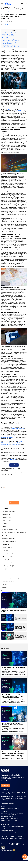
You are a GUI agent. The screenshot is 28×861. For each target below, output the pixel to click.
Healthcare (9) (6, 550)
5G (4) (4, 526)
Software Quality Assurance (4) (10, 578)
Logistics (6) (5, 560)
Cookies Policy (13, 838)
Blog (15, 7)
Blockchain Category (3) (8, 538)
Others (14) (5, 587)
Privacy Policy (4, 838)
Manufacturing (15, 444)
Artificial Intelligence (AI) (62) (10, 529)
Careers (20, 836)
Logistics (21, 441)
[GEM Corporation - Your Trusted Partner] (8, 3)
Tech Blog (12, 836)
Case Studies (4, 836)
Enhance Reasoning (8, 43)
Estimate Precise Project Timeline (11, 39)
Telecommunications (6, 442)
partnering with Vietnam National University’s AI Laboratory (12, 436)
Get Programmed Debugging (10, 42)
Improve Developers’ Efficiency (11, 40)
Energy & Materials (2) (8, 547)
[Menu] (2, 3)
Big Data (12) (5, 535)
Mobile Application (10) (8, 566)
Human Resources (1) (7, 517)
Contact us (13, 459)
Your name (4, 480)
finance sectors (18, 110)
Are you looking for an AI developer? (11, 46)
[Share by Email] (12, 24)
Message (3, 495)
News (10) (4, 569)
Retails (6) (5, 572)
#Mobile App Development (8, 12)
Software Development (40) (9, 575)
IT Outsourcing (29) (7, 556)
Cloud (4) (4, 523)
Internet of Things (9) (7, 553)
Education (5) (5, 544)
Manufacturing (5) (7, 563)
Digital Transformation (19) (9, 541)
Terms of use (21, 838)
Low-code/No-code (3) (8, 511)
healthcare (10, 109)
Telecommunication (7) (8, 581)
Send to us (13, 503)
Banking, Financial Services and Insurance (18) (14, 532)
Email (3, 487)
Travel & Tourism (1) (7, 520)
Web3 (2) (4, 584)
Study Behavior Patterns (9, 45)
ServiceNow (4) (6, 514)
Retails (8, 444)
